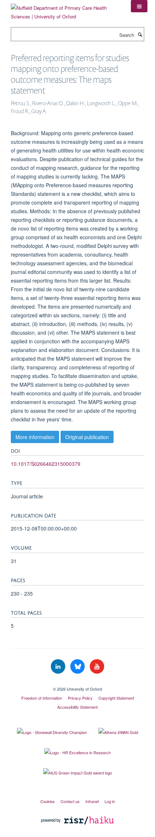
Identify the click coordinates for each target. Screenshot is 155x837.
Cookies (47, 801)
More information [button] (34, 437)
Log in (110, 801)
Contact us (70, 801)
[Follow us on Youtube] (97, 666)
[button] (139, 6)
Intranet (92, 801)
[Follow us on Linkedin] (59, 666)
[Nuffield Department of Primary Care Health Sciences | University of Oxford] (65, 9)
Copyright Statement (116, 698)
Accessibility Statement (77, 707)
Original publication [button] (87, 437)
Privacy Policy (80, 698)
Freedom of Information (41, 698)
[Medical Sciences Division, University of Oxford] (77, 682)
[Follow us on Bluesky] (78, 666)
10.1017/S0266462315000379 (45, 463)
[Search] (140, 34)
